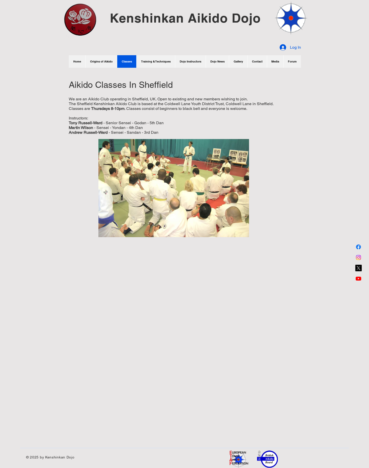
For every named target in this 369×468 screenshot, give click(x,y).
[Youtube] (358, 278)
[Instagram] (358, 257)
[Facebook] (358, 247)
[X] (358, 268)
